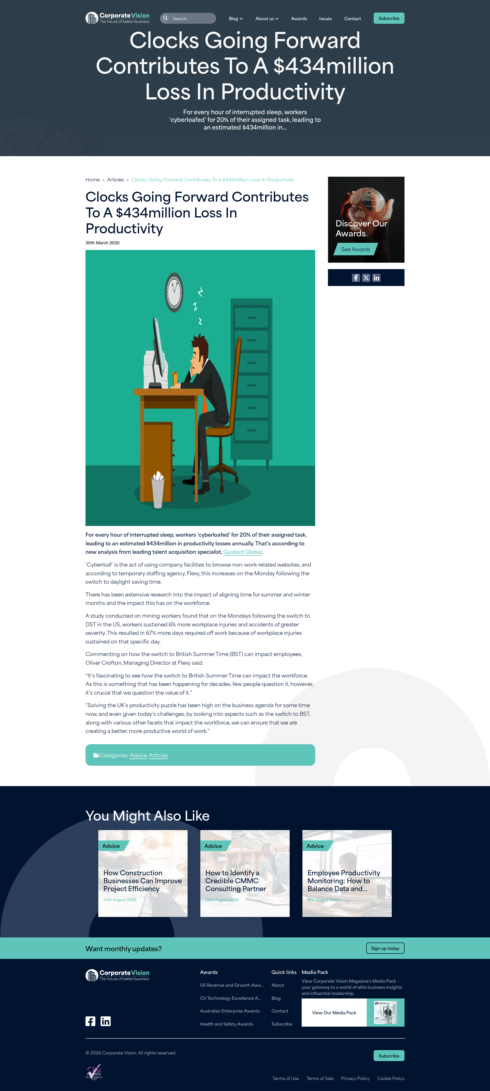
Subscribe (389, 18)
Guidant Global (242, 551)
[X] (366, 278)
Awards (299, 18)
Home (92, 179)
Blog (276, 998)
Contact (352, 18)
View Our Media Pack (334, 1012)
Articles (115, 179)
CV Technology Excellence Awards (232, 998)
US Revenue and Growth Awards (232, 985)
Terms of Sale (320, 1078)
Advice (138, 755)
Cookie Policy (391, 1078)
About (278, 985)
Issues (325, 18)
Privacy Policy (355, 1078)
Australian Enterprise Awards (230, 1010)
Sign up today (385, 948)
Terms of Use (286, 1078)
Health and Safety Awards (226, 1023)
